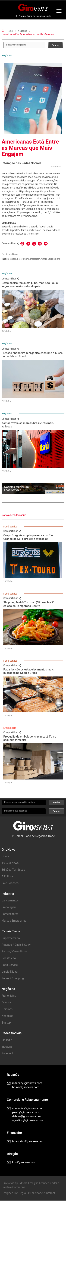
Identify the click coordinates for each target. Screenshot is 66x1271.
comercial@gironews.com (28, 1108)
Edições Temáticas (13, 869)
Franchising (9, 995)
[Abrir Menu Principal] (59, 11)
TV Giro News (10, 863)
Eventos (6, 1002)
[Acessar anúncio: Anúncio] (33, 488)
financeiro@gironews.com (28, 1141)
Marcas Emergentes (14, 920)
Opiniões (7, 1009)
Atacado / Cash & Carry (16, 944)
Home (10, 31)
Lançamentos (10, 900)
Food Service (10, 526)
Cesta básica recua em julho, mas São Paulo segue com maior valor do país (30, 284)
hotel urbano (23, 259)
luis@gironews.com (24, 1162)
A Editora (7, 876)
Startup (6, 1022)
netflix (44, 259)
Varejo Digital (10, 971)
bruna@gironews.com (25, 1087)
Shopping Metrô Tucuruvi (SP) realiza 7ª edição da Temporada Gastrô (28, 604)
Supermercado (11, 938)
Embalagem (9, 727)
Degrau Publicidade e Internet (36, 1193)
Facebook (11, 259)
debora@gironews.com (26, 1116)
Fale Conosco (10, 883)
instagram (35, 259)
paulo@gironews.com (25, 1112)
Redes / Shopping (13, 978)
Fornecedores (10, 914)
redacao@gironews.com (27, 1083)
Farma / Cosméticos (14, 951)
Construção (9, 958)
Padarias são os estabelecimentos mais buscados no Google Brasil (28, 671)
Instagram (8, 1046)
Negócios (22, 31)
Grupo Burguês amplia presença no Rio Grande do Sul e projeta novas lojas (28, 537)
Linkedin (7, 1040)
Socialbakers (54, 259)
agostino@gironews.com (27, 1120)
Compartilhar (9, 278)
